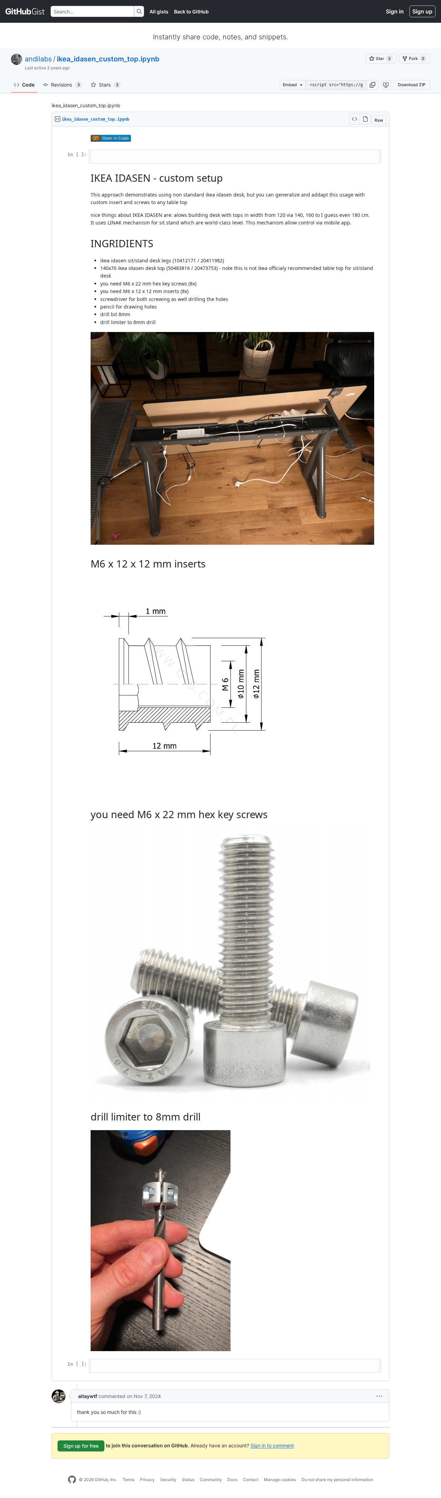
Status (188, 1479)
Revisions (65, 85)
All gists (159, 11)
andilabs (38, 59)
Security (168, 1479)
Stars (109, 85)
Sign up (422, 11)
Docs (232, 1479)
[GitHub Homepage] (72, 1479)
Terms (128, 1479)
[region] (220, 754)
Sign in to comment (272, 1445)
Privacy (147, 1479)
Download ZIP (411, 84)
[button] (372, 85)
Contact (250, 1479)
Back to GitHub (191, 11)
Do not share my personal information (337, 1479)
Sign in (395, 11)
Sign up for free (81, 1446)
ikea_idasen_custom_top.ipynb (108, 59)
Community (211, 1479)
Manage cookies (280, 1479)
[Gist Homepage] (25, 11)
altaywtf (87, 1396)
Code (28, 85)
